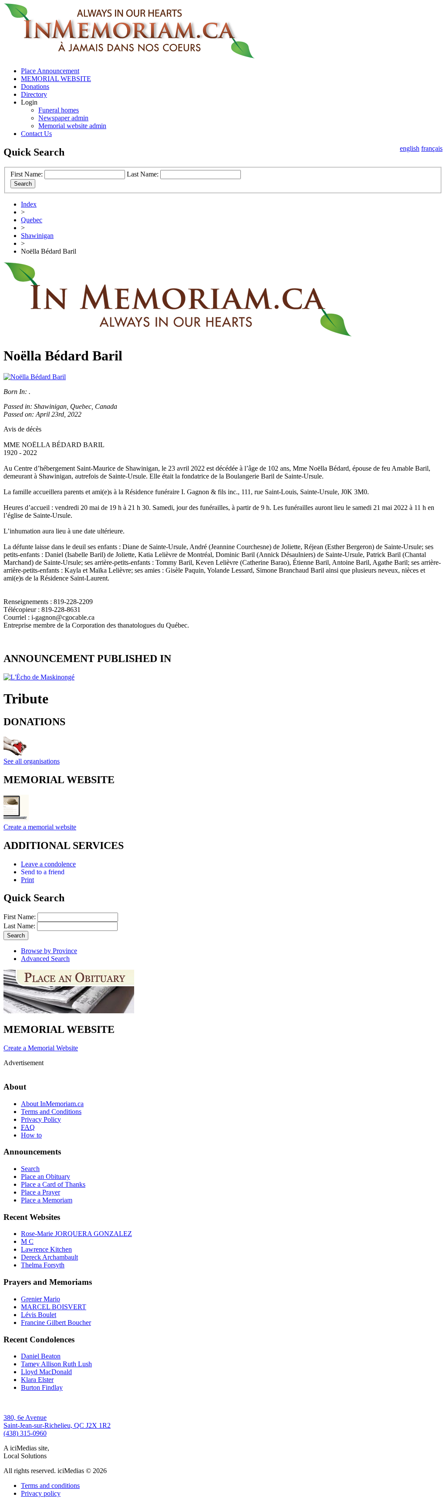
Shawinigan (37, 235)
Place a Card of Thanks (53, 1184)
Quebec (31, 220)
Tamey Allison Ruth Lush (56, 1364)
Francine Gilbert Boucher (56, 1322)
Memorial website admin (72, 125)
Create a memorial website (39, 827)
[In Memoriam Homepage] (129, 56)
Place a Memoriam (46, 1200)
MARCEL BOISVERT (53, 1307)
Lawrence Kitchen (46, 1249)
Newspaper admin (63, 118)
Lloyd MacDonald (46, 1371)
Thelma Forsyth (42, 1265)
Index (29, 204)
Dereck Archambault (49, 1257)
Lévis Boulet (38, 1314)
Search (30, 1168)
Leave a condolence (48, 864)
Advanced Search (45, 958)
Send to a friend (42, 872)
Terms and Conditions (51, 1111)
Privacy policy (41, 1493)
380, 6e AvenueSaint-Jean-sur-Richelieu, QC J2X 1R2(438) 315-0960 (57, 1425)
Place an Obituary (45, 1176)
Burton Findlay (42, 1387)
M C (27, 1241)
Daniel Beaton (41, 1356)
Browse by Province (49, 950)
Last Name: (143, 174)
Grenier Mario (40, 1299)
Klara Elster (37, 1379)
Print (27, 879)
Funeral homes (58, 110)
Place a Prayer (40, 1192)
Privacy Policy (41, 1119)
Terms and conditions (50, 1485)
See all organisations (31, 761)
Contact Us (36, 133)
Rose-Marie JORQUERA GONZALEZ (76, 1233)
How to (31, 1135)
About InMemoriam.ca (52, 1103)
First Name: (26, 174)
